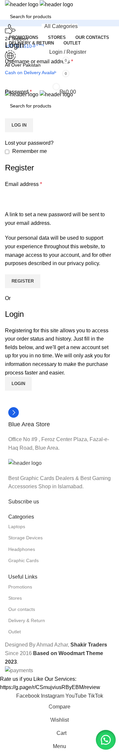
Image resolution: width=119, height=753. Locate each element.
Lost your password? (29, 143)
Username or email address (39, 61)
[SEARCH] (116, 12)
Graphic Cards (23, 560)
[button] (106, 740)
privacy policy (83, 263)
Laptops (16, 526)
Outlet (14, 631)
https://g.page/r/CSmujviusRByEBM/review (50, 687)
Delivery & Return (26, 620)
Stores (15, 598)
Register (23, 281)
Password (18, 92)
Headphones (21, 549)
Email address (23, 184)
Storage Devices (25, 537)
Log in (19, 125)
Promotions (20, 586)
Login (18, 383)
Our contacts (21, 609)
